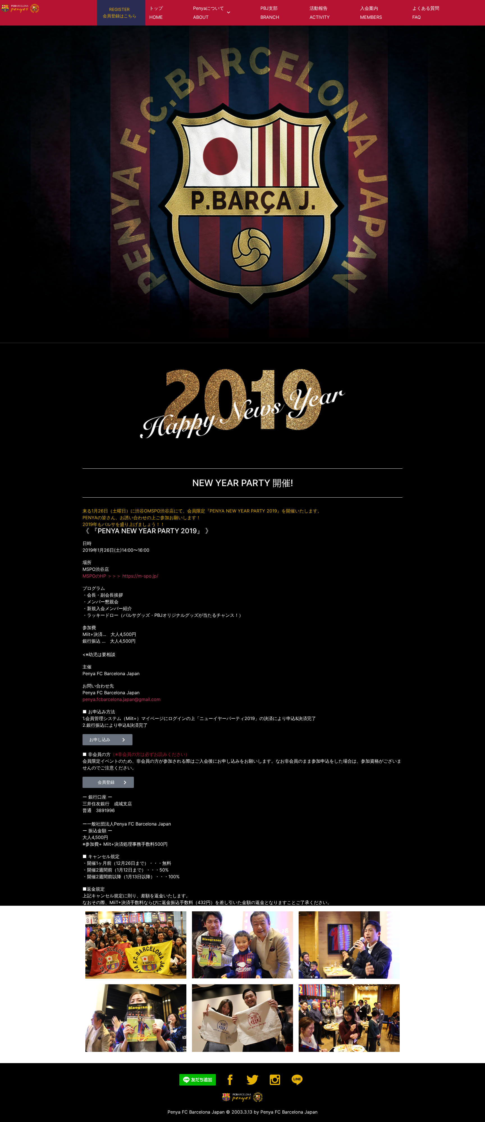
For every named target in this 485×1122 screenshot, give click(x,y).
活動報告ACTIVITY (320, 12)
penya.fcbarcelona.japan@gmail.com (122, 699)
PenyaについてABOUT (208, 12)
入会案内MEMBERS (371, 12)
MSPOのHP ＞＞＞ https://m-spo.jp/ (120, 576)
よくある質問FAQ (425, 12)
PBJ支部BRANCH (269, 12)
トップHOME (156, 12)
